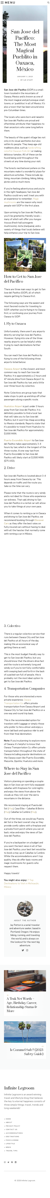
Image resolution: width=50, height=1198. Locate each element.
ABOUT (9, 1122)
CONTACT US (11, 1130)
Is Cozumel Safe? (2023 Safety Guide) (26, 1052)
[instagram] (5, 1162)
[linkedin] (15, 1162)
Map (11, 808)
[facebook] (12, 1162)
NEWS (8, 1147)
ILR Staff (28, 80)
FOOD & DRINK (12, 1140)
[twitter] (8, 1162)
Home (8, 1119)
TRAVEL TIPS (11, 1151)
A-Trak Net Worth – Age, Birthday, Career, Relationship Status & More (22, 1005)
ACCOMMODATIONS (14, 1133)
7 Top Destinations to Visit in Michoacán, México (21, 884)
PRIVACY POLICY (13, 1126)
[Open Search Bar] (48, 2)
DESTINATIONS (12, 1137)
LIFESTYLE (10, 1144)
